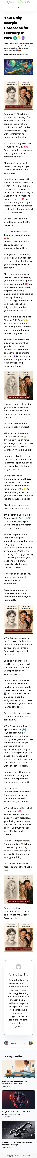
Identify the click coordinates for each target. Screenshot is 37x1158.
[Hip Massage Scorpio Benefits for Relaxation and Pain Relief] (18, 1069)
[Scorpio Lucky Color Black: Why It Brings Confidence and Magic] (18, 1130)
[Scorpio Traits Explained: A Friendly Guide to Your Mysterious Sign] (18, 1099)
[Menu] (18, 7)
